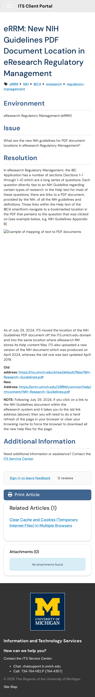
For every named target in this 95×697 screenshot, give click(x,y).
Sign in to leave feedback (30, 478)
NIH (26, 84)
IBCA (37, 84)
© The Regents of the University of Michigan (42, 679)
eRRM (14, 84)
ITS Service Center (18, 459)
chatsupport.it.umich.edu (42, 666)
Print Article (26, 495)
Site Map (10, 687)
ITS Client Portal (35, 6)
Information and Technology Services (43, 640)
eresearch (54, 84)
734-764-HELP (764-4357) (41, 671)
